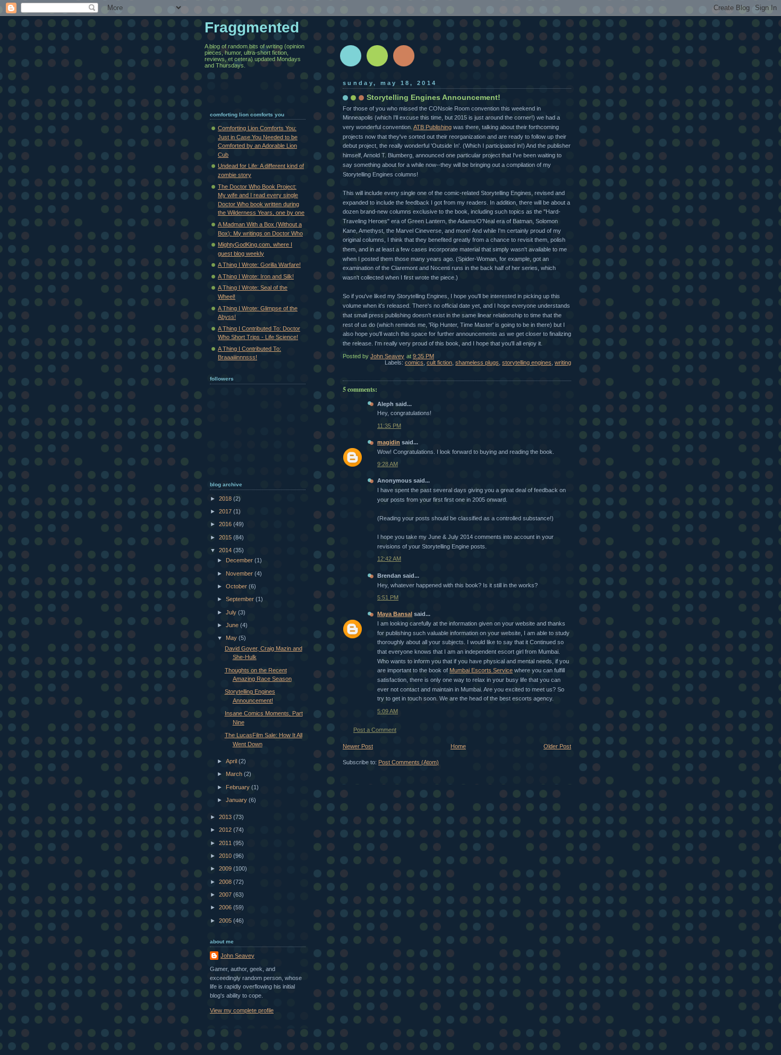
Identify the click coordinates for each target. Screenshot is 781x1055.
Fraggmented (252, 27)
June (233, 625)
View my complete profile (242, 1010)
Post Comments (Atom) (408, 762)
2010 (226, 856)
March (235, 774)
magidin (388, 442)
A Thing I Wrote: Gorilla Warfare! (259, 264)
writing (563, 362)
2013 (226, 817)
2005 (226, 920)
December (240, 560)
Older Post (557, 746)
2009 (226, 868)
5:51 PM (387, 597)
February (238, 787)
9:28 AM (387, 464)
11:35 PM (389, 426)
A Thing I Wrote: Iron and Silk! (256, 276)
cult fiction (439, 362)
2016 (226, 524)
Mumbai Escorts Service (481, 670)
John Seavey (237, 955)
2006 (226, 907)
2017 (226, 511)
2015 (226, 537)
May (232, 638)
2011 (226, 843)
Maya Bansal (394, 614)
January (237, 800)
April (232, 761)
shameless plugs (477, 362)
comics (414, 362)
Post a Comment (374, 730)
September (241, 599)
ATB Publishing (432, 127)
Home (458, 746)
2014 (226, 550)
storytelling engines (526, 362)
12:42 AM (389, 558)
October (237, 586)
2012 (226, 829)
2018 (226, 498)
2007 (226, 894)
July (232, 612)
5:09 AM (387, 711)
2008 (226, 882)
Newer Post (358, 746)
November (240, 573)
